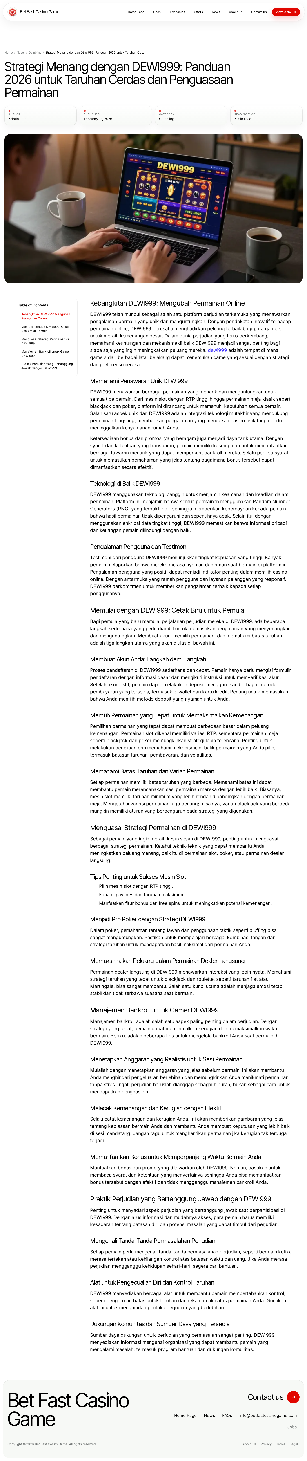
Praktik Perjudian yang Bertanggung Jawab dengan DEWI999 (47, 366)
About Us (249, 1444)
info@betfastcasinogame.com (268, 1415)
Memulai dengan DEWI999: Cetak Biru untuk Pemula (45, 329)
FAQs (227, 1415)
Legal (294, 1444)
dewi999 (217, 350)
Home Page (185, 1415)
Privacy (266, 1444)
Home (8, 52)
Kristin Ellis (17, 119)
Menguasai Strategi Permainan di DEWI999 (45, 341)
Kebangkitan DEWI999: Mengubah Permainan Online (45, 316)
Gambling (35, 52)
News (21, 52)
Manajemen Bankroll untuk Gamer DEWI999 (45, 353)
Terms (280, 1444)
